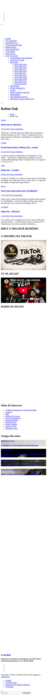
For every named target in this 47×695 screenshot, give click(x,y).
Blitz (7, 414)
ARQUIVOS (10, 54)
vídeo (3, 166)
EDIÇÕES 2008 (21, 80)
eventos (3, 143)
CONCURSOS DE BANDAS (21, 58)
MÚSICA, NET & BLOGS (20, 93)
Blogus (35, 675)
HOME (8, 39)
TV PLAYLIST (11, 41)
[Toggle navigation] (2, 24)
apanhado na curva (7, 441)
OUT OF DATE (11, 56)
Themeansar (5, 677)
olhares (3, 120)
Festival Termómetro (12, 418)
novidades (4, 207)
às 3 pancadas (6, 450)
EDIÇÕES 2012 (21, 71)
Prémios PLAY (11, 422)
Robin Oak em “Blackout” (11, 125)
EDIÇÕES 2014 (21, 67)
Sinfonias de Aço (11, 428)
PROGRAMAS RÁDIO (19, 97)
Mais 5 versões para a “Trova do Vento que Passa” (20, 474)
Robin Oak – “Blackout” (10, 211)
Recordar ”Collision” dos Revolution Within (18, 465)
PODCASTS (10, 52)
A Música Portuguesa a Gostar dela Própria (21, 410)
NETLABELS (15, 95)
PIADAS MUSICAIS (13, 45)
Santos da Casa (10, 426)
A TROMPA (9, 3)
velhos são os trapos (8, 461)
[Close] (2, 691)
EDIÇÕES (14, 62)
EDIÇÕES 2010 (21, 75)
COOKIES (9, 687)
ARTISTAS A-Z (11, 43)
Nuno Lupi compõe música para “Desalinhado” (19, 191)
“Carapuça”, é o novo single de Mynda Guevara (19, 445)
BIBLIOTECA (10, 47)
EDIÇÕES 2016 (21, 82)
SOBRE (8, 681)
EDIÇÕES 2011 (20, 73)
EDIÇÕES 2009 (21, 78)
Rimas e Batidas (11, 424)
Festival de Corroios (12, 416)
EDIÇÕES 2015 (21, 84)
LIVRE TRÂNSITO (17, 88)
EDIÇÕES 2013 (21, 69)
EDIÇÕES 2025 (21, 65)
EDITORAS (14, 86)
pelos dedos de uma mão (10, 470)
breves (3, 186)
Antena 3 (8, 412)
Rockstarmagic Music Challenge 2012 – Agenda (19, 147)
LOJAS (12, 90)
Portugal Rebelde (11, 420)
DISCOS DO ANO (17, 60)
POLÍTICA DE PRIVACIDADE (17, 685)
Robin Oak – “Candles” (10, 170)
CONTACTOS (11, 683)
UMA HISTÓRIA (12, 50)
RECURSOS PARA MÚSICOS (22, 99)
